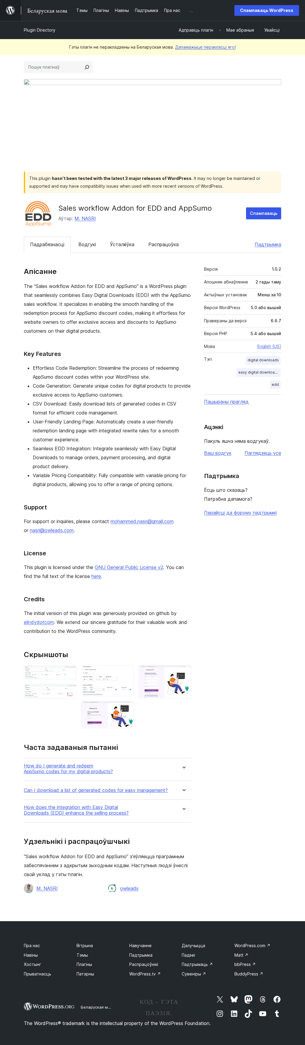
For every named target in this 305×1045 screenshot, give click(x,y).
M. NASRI (85, 218)
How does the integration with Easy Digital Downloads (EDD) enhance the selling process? (76, 810)
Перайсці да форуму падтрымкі (240, 513)
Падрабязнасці (47, 244)
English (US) (269, 346)
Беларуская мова (98, 1007)
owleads (129, 888)
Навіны (31, 955)
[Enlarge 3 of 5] (126, 673)
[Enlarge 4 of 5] (126, 709)
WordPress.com (252, 945)
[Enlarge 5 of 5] (183, 673)
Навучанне (140, 945)
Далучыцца (193, 945)
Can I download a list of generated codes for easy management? (96, 790)
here (96, 576)
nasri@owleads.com (52, 530)
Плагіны (84, 964)
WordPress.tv (145, 973)
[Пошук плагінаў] (87, 67)
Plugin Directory (39, 30)
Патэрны (85, 973)
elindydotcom (39, 622)
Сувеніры (194, 973)
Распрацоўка (163, 244)
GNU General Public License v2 (129, 567)
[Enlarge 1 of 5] (68, 673)
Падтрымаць (197, 964)
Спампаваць (263, 213)
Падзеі (188, 955)
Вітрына (85, 945)
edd (275, 384)
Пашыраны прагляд (226, 402)
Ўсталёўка (122, 244)
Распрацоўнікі (143, 964)
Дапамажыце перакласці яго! (205, 47)
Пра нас (32, 945)
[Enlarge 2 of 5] (68, 692)
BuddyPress (248, 973)
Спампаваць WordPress (266, 10)
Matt (241, 955)
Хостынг (32, 964)
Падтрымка (268, 244)
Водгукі (87, 244)
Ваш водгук (217, 453)
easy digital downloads (258, 372)
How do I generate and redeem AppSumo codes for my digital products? (68, 768)
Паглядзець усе (263, 453)
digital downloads (263, 360)
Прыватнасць (37, 973)
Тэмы (82, 955)
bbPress (245, 964)
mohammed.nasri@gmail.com (142, 521)
